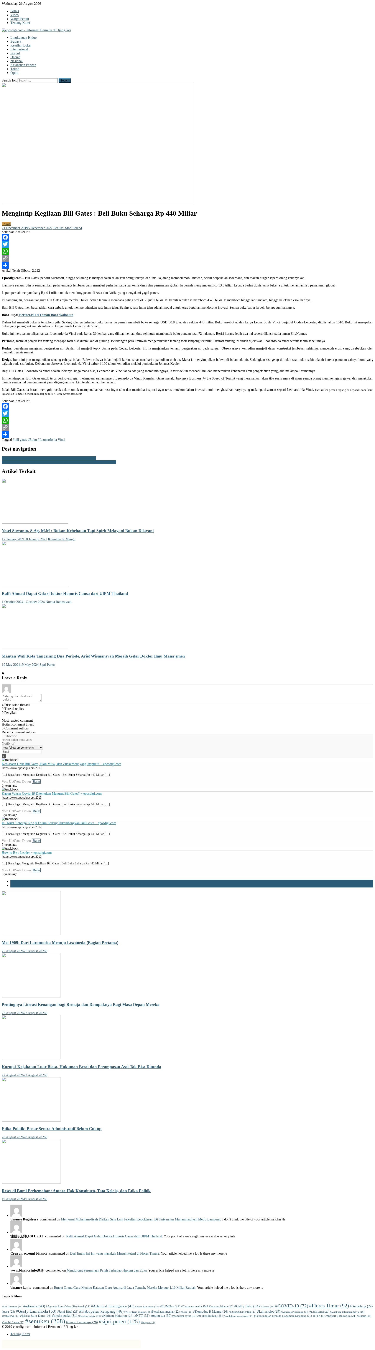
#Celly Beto (247, 1306)
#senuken (45, 1321)
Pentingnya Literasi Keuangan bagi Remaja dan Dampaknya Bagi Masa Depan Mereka (81, 1004)
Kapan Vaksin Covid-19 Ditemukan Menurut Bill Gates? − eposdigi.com (52, 793)
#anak (83, 1306)
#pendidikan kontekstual (238, 1316)
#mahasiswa (10, 1315)
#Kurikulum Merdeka (242, 1311)
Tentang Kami (20, 23)
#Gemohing (361, 1306)
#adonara (34, 1306)
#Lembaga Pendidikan (295, 1312)
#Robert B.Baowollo (341, 1315)
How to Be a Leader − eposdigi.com (27, 852)
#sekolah (364, 1315)
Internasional (19, 49)
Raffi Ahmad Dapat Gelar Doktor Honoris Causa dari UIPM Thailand (65, 593)
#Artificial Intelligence (112, 1306)
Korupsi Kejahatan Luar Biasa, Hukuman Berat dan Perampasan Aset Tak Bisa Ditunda (81, 1066)
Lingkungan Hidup (23, 37)
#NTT (142, 1315)
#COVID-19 (291, 1305)
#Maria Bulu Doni (35, 1315)
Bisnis (14, 11)
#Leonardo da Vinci (51, 439)
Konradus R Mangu (61, 539)
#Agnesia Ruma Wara (61, 1306)
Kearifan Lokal (20, 45)
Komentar (17, 885)
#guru (8, 1311)
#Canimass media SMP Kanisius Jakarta (207, 1306)
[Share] (187, 265)
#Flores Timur (329, 1305)
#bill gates (20, 439)
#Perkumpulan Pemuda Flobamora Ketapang (283, 1315)
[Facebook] (187, 237)
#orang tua (160, 1315)
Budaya (15, 41)
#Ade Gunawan (12, 1306)
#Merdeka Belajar (89, 1316)
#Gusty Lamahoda (36, 1311)
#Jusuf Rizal (67, 1311)
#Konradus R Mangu (210, 1311)
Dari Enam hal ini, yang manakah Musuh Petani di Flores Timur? (114, 1253)
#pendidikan (212, 1315)
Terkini (15, 881)
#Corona (267, 1306)
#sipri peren (119, 1321)
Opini (14, 73)
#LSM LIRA (319, 1311)
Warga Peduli (19, 19)
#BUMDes (170, 1306)
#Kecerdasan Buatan (137, 1312)
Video (14, 15)
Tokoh (14, 69)
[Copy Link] (187, 258)
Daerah (15, 57)
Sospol (15, 53)
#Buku (32, 439)
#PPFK (319, 1315)
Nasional (16, 61)
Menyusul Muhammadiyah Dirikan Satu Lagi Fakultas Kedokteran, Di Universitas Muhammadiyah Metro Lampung (140, 1219)
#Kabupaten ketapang (101, 1311)
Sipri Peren (47, 664)
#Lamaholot (268, 1311)
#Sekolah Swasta (13, 1322)
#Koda (186, 1311)
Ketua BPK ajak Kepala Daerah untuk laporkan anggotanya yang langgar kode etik (59, 462)
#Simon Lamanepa (82, 1322)
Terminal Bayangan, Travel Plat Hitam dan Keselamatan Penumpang (49, 458)
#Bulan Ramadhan (147, 1306)
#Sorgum (148, 1322)
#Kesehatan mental (165, 1311)
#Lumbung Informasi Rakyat (347, 1311)
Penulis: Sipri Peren (66, 228)
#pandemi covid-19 (186, 1315)
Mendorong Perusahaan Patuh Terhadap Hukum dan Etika (107, 1270)
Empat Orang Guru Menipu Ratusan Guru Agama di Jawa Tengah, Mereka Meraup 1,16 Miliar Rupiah (125, 1287)
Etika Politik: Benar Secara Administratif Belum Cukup (52, 1128)
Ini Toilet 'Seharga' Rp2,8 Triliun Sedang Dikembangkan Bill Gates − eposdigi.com (59, 823)
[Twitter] (187, 244)
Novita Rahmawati (58, 602)
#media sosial (64, 1315)
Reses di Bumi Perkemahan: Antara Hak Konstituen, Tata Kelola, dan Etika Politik (76, 1191)
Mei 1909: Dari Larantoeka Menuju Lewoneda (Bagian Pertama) (60, 942)
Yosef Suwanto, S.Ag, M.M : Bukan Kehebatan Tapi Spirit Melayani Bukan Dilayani (78, 530)
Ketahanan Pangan (23, 65)
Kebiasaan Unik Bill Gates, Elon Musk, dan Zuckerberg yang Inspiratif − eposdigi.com (61, 764)
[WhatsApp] (187, 251)
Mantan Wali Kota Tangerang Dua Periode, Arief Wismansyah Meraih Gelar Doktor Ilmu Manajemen (93, 656)
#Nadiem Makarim (117, 1315)
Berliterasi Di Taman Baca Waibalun (45, 315)
